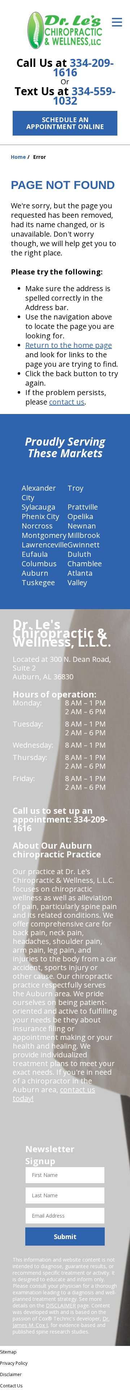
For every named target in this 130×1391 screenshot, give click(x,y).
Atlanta (80, 573)
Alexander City (39, 492)
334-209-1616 (83, 67)
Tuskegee (38, 582)
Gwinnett (84, 545)
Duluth (79, 554)
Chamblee (85, 563)
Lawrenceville (45, 545)
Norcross (37, 526)
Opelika (80, 516)
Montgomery (44, 535)
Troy (75, 488)
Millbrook (84, 535)
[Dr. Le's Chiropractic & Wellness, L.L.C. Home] (65, 30)
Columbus (39, 563)
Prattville (83, 507)
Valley (77, 582)
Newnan (82, 526)
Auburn (35, 573)
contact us (66, 402)
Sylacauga (38, 507)
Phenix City (40, 516)
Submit (65, 1236)
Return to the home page (68, 345)
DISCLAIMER (61, 1305)
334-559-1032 (84, 96)
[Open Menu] (117, 22)
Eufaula (35, 554)
